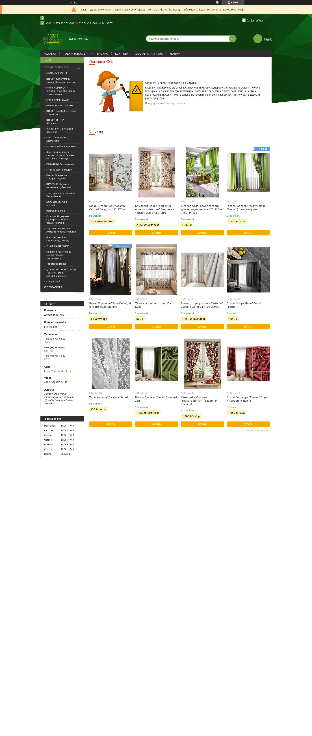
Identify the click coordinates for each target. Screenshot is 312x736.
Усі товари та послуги (253, 430)
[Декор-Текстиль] (52, 38)
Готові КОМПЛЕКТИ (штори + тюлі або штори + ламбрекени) (60, 90)
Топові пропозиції (56, 263)
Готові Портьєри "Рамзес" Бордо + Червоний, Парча (248, 399)
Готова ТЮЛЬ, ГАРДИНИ (59, 105)
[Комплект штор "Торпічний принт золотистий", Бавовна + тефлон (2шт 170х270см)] (156, 172)
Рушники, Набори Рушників (61, 146)
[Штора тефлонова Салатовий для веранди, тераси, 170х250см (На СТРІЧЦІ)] (202, 172)
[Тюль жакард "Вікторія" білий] (110, 363)
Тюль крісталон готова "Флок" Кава (155, 305)
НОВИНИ (175, 53)
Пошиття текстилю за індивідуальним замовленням (59, 254)
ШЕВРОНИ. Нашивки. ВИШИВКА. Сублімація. (59, 186)
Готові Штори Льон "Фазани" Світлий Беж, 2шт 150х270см (108, 207)
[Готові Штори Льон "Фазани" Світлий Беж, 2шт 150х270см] (110, 172)
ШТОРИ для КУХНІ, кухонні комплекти (61, 112)
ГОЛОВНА (50, 53)
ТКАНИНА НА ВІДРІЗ (57, 246)
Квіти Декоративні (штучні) (56, 203)
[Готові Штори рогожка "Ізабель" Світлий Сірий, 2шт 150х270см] (202, 269)
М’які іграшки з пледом (59, 169)
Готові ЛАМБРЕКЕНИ (57, 99)
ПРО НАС (102, 53)
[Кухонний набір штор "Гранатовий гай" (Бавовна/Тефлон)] (202, 363)
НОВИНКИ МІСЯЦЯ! (56, 73)
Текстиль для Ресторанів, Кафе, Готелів (60, 194)
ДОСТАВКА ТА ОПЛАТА (149, 53)
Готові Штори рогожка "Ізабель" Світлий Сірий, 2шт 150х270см (202, 305)
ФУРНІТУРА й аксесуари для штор (59, 130)
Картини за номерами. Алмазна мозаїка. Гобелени (61, 230)
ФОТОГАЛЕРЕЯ (53, 287)
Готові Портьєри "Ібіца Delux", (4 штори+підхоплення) (110, 305)
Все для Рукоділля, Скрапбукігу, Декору (57, 239)
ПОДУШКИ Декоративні (60, 164)
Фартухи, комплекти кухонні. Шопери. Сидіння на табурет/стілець (60, 155)
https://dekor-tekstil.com (58, 371)
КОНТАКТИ (121, 53)
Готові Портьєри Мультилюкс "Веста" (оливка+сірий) (246, 207)
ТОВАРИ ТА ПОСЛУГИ (75, 53)
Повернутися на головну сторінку (165, 103)
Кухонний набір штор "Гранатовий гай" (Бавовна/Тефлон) (199, 401)
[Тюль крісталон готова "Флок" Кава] (156, 269)
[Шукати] (233, 38)
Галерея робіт (54, 281)
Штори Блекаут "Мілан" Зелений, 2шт (156, 399)
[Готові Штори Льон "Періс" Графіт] (248, 269)
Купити (111, 232)
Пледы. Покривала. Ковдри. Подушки (57, 177)
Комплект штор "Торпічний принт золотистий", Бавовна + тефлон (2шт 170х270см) (154, 209)
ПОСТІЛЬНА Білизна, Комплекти (57, 139)
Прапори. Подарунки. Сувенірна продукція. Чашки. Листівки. (58, 219)
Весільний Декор (55, 210)
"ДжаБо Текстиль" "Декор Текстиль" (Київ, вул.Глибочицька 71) (61, 272)
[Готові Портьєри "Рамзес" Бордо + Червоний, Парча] (248, 363)
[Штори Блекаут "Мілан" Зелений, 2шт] (156, 363)
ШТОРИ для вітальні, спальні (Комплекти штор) (60, 80)
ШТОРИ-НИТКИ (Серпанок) (55, 121)
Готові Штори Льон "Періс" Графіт (244, 305)
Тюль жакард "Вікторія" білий (108, 397)
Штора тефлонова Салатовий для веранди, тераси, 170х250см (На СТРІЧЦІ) (201, 209)
